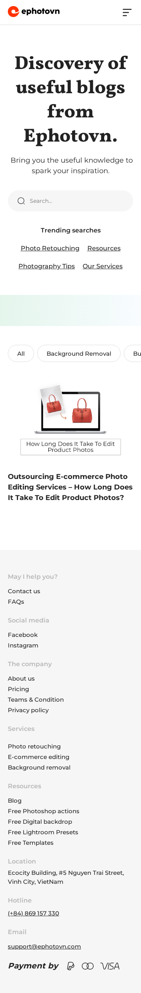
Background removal (39, 767)
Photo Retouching (50, 248)
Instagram (23, 645)
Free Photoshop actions (44, 811)
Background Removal (79, 353)
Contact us (24, 591)
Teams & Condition (36, 699)
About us (21, 678)
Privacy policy (28, 710)
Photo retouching (34, 746)
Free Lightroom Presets (43, 832)
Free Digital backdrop (40, 821)
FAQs (16, 601)
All (21, 353)
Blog (15, 800)
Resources (104, 248)
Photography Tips (46, 266)
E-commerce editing (38, 757)
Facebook (23, 634)
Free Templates (31, 842)
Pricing (18, 689)
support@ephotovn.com (44, 946)
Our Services (103, 266)
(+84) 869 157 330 (33, 913)
